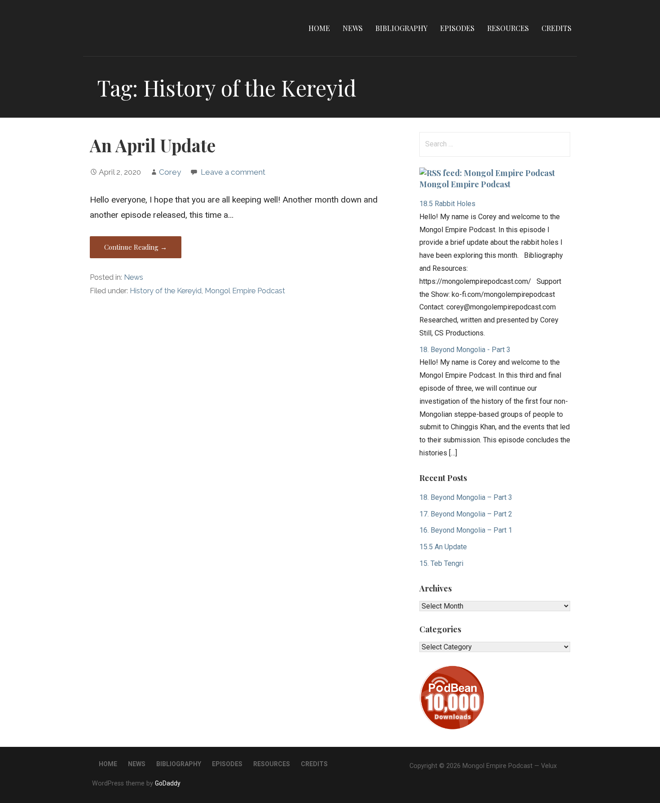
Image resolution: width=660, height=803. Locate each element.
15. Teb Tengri (441, 563)
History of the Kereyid (166, 291)
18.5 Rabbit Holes (447, 203)
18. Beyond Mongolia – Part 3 (465, 497)
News (353, 28)
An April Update (153, 145)
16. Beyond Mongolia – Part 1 (465, 530)
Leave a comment (233, 172)
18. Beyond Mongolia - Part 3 (464, 349)
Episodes (457, 28)
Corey (170, 172)
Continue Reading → (135, 247)
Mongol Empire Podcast (245, 291)
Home (319, 28)
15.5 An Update (443, 547)
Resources (508, 28)
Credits (556, 28)
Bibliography (401, 28)
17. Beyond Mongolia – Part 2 (465, 514)
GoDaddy (167, 783)
